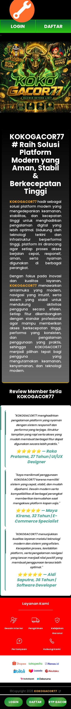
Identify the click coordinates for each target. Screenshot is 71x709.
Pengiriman (35, 628)
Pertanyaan (19, 649)
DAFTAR (53, 26)
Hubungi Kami (51, 649)
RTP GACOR (57, 702)
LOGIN (18, 26)
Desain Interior (14, 628)
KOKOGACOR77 (23, 201)
